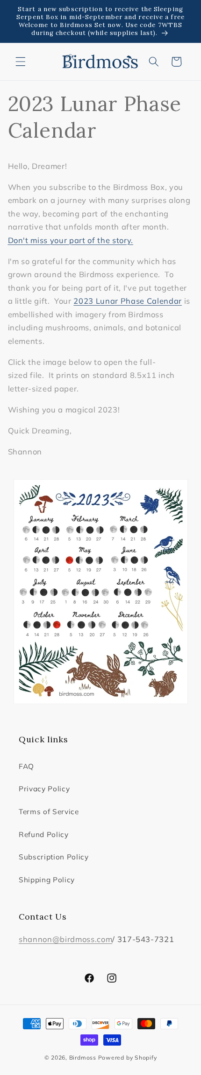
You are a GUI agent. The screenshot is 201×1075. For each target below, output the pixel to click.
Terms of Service (49, 811)
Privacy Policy (44, 788)
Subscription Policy (54, 856)
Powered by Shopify (127, 1057)
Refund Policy (44, 834)
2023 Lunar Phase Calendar (127, 301)
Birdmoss (82, 1057)
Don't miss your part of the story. (70, 240)
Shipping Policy (47, 879)
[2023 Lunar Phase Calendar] (101, 591)
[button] (20, 61)
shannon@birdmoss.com (65, 939)
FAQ (26, 766)
